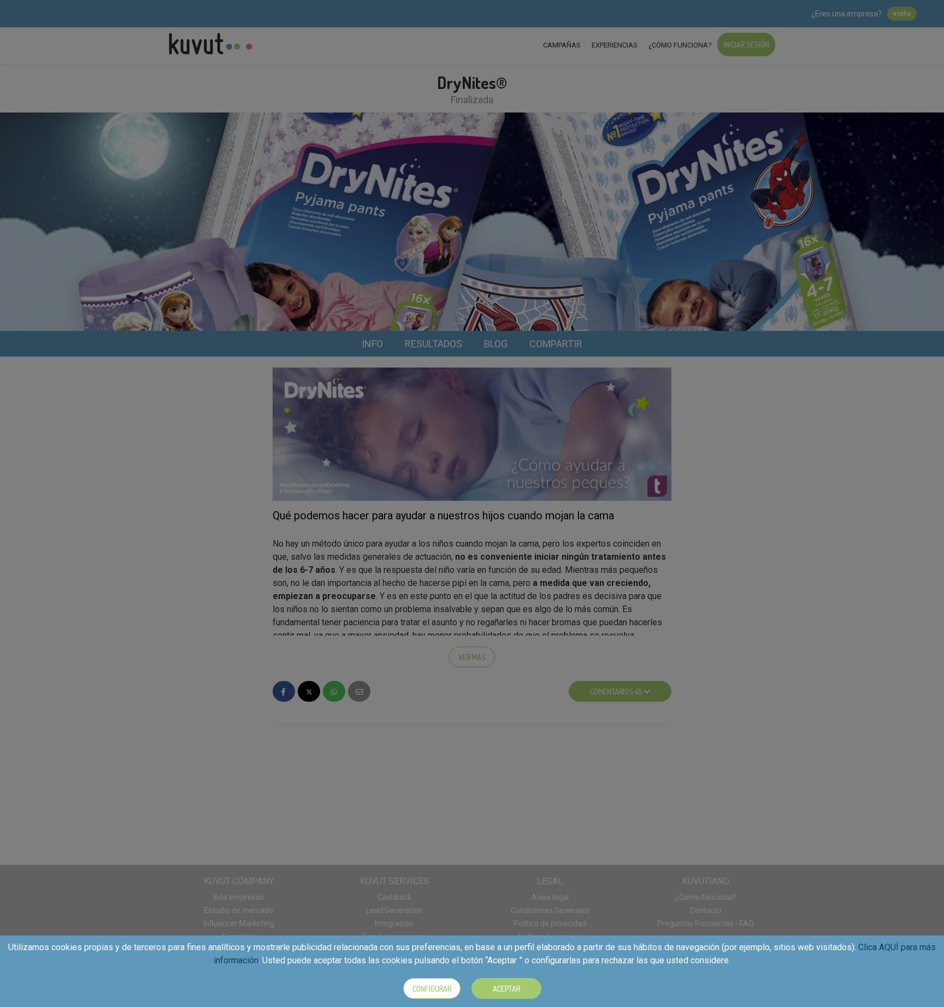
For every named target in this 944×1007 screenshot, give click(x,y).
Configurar (431, 988)
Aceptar (506, 988)
